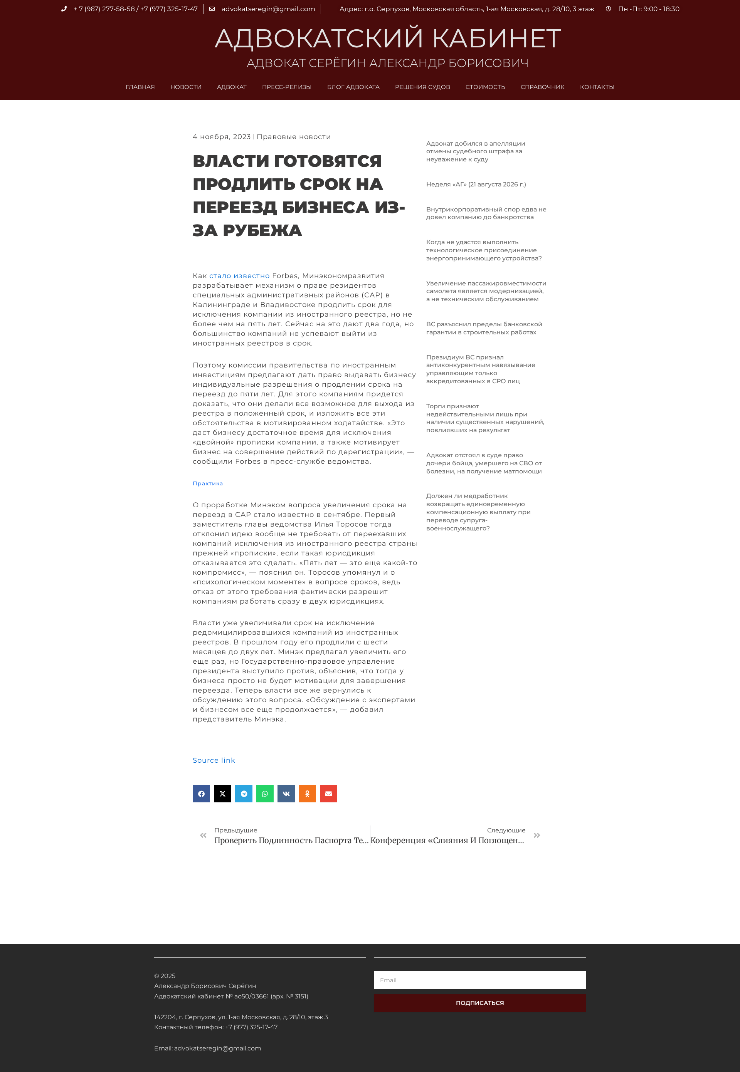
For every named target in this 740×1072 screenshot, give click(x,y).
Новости (186, 87)
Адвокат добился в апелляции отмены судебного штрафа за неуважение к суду (475, 151)
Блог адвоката (353, 87)
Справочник (543, 87)
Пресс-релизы (287, 87)
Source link (214, 760)
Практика (208, 483)
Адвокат (232, 87)
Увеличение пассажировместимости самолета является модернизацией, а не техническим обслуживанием (486, 291)
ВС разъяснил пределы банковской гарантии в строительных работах (484, 328)
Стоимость (485, 87)
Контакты (597, 87)
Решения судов (422, 87)
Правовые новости (294, 137)
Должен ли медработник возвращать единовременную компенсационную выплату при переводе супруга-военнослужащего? (478, 512)
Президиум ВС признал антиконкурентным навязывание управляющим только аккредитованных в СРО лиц (480, 369)
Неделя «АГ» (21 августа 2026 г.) (476, 184)
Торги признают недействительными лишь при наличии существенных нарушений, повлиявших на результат (485, 418)
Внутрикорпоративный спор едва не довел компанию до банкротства (486, 213)
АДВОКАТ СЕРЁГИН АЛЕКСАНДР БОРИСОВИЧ (388, 63)
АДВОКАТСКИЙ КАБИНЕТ (387, 38)
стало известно (239, 276)
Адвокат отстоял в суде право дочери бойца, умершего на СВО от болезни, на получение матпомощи (484, 463)
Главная (140, 87)
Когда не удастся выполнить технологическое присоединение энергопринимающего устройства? (484, 250)
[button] (201, 793)
